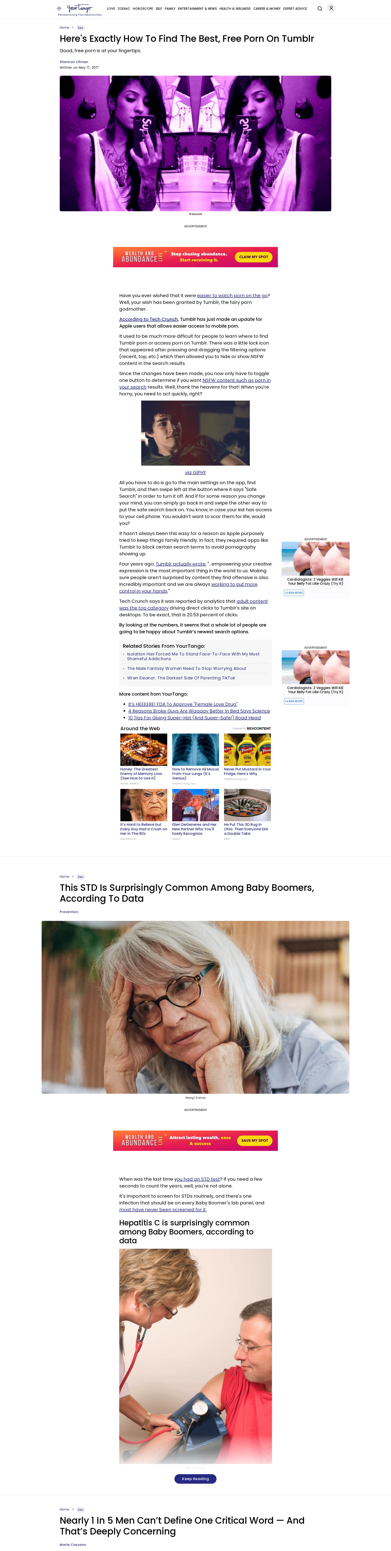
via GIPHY (195, 472)
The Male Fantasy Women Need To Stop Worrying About (186, 668)
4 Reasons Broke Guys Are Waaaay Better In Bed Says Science (199, 711)
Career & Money (267, 8)
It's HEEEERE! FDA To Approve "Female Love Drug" (183, 704)
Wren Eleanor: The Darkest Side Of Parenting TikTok (181, 678)
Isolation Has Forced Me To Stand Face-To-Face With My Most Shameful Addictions (193, 656)
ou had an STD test (198, 1179)
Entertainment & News (197, 8)
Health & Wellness (234, 8)
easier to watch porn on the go (232, 295)
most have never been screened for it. (163, 1209)
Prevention (69, 912)
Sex (80, 28)
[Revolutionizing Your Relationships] (80, 8)
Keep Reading (195, 1478)
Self (159, 8)
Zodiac (124, 8)
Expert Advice (295, 8)
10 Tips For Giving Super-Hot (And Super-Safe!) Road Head (194, 718)
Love (111, 8)
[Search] (319, 8)
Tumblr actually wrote (180, 564)
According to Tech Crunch (148, 319)
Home (64, 27)
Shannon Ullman (74, 62)
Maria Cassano (73, 1544)
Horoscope (143, 8)
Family (170, 8)
